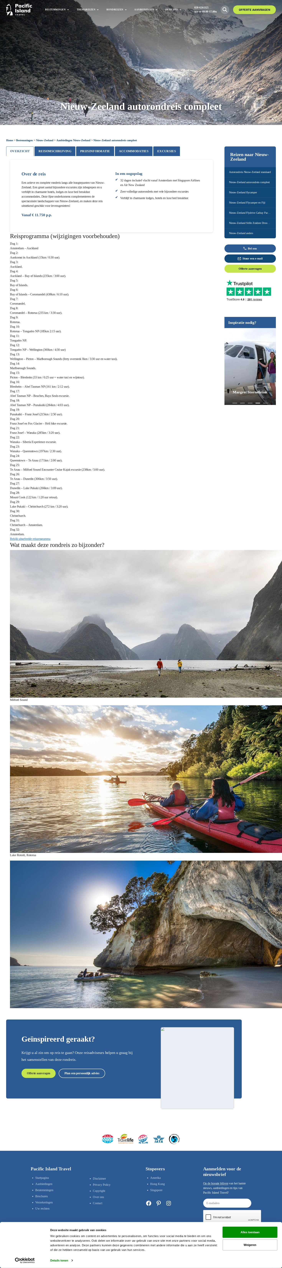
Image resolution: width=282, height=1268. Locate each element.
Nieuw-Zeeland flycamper (243, 192)
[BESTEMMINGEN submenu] (68, 10)
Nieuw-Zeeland (44, 140)
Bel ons (252, 248)
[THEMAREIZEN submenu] (98, 10)
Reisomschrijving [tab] (55, 151)
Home (9, 140)
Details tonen (59, 1260)
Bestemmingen (24, 140)
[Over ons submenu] (180, 10)
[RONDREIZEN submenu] (126, 10)
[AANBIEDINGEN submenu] (156, 10)
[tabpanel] (111, 584)
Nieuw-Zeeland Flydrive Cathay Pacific (250, 212)
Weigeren (250, 1244)
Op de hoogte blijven (215, 1183)
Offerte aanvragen (250, 268)
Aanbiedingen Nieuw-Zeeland (73, 140)
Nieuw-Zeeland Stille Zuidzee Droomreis (251, 223)
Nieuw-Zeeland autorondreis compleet (249, 182)
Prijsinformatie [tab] (95, 151)
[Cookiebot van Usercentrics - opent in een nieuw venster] (25, 1260)
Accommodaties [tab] (133, 151)
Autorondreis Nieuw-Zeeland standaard (250, 172)
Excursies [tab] (166, 151)
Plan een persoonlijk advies (81, 1073)
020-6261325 (201, 7)
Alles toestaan (250, 1232)
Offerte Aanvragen (254, 9)
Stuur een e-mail (252, 258)
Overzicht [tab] (20, 151)
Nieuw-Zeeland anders (241, 233)
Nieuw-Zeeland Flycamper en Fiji (247, 202)
